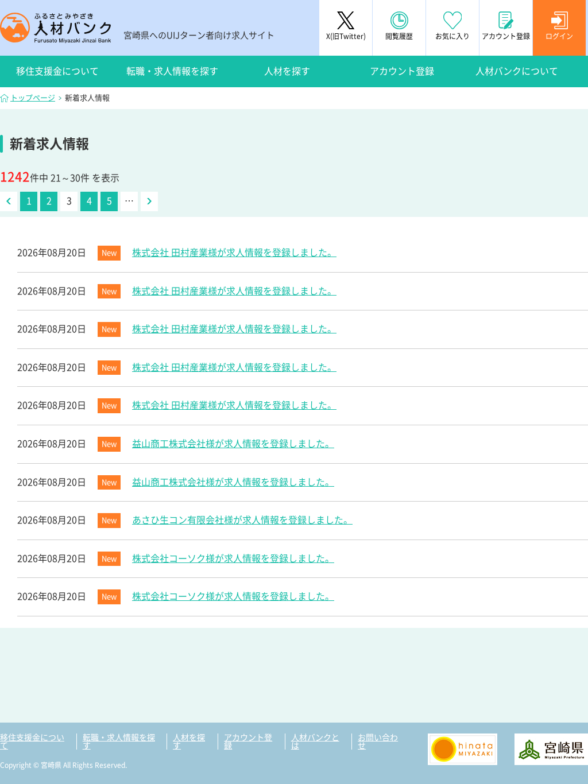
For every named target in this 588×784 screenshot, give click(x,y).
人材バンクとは (315, 741)
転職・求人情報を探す (172, 71)
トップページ (32, 98)
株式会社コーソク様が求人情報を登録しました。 (233, 558)
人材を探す (287, 71)
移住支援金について (57, 71)
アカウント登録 (402, 71)
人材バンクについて (516, 71)
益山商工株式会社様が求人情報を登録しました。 (233, 443)
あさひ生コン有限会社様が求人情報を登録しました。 (242, 520)
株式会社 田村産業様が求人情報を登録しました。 (234, 252)
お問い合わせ (378, 741)
